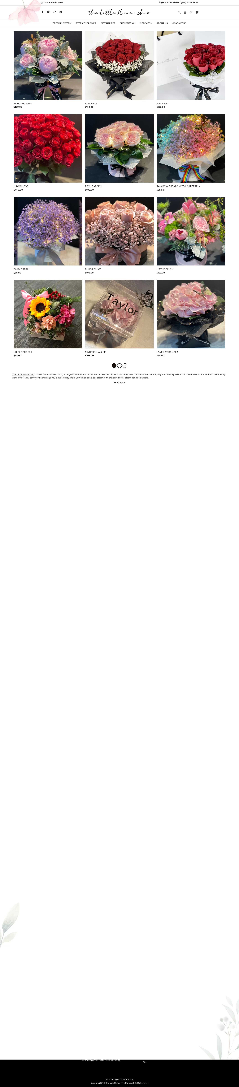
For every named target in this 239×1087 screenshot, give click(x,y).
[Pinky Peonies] (48, 65)
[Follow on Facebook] (42, 12)
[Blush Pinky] (119, 231)
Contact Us (179, 23)
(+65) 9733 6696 (189, 2)
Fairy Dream (21, 269)
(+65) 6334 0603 (170, 2)
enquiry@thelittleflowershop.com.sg (102, 1060)
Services (145, 23)
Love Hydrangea (167, 352)
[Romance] (119, 65)
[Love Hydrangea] (191, 314)
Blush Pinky (93, 269)
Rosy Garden (93, 186)
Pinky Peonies (23, 103)
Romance (91, 103)
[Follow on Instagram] (48, 12)
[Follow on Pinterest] (60, 12)
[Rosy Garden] (119, 148)
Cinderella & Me (95, 352)
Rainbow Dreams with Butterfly (178, 186)
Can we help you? (53, 2)
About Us (162, 23)
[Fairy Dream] (48, 231)
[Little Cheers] (48, 314)
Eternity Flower (86, 23)
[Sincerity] (191, 65)
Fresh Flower (61, 23)
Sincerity (163, 103)
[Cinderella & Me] (119, 314)
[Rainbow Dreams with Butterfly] (191, 148)
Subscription (127, 23)
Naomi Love (21, 186)
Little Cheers (23, 352)
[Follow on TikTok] (54, 12)
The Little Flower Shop (23, 374)
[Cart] (197, 12)
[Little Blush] (191, 231)
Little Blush (165, 269)
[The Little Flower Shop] (119, 12)
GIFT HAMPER (108, 23)
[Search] (179, 12)
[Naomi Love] (48, 148)
